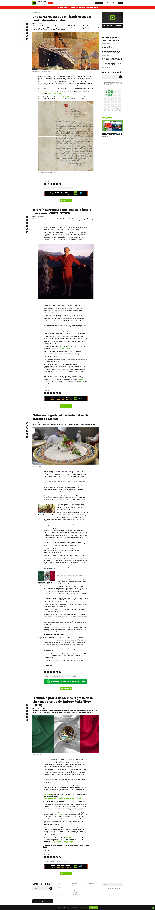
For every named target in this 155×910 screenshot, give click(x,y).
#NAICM (68, 838)
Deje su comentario (66, 200)
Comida (46, 676)
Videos (57, 889)
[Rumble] (107, 3)
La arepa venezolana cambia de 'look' (46, 638)
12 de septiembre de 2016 (75, 801)
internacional (61, 188)
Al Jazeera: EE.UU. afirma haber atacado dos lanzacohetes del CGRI (77, 7)
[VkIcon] (105, 3)
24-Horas (59, 814)
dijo (67, 228)
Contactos (74, 887)
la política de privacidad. (111, 80)
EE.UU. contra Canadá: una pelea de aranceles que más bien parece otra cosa (112, 134)
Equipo (73, 889)
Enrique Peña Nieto (79, 810)
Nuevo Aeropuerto (50, 828)
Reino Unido (54, 188)
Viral (61, 3)
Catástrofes (69, 188)
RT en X (42, 901)
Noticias (57, 3)
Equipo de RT (87, 3)
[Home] (34, 3)
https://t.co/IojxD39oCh (53, 798)
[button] (112, 17)
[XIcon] (109, 3)
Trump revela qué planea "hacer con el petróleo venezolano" (111, 46)
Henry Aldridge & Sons (65, 97)
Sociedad (74, 676)
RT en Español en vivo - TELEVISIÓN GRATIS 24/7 (112, 25)
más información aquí (82, 907)
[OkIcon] (116, 3)
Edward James (41, 301)
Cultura (46, 861)
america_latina (65, 861)
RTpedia (58, 892)
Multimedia (79, 3)
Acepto (110, 80)
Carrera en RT (74, 892)
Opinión (73, 3)
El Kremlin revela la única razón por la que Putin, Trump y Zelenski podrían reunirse (112, 58)
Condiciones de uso (76, 894)
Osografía (107, 117)
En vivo (50, 3)
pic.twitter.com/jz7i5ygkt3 (64, 842)
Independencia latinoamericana (57, 676)
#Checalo (47, 794)
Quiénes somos (75, 885)
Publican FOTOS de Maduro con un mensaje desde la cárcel (110, 41)
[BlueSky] (114, 3)
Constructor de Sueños (65, 348)
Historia (52, 861)
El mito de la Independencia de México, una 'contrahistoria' (45, 515)
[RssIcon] (122, 889)
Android (89, 885)
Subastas (47, 188)
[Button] (93, 2)
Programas (66, 3)
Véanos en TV (99, 3)
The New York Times (57, 330)
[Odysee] (111, 889)
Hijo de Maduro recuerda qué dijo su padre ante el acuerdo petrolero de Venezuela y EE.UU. (111, 53)
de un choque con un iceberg (54, 93)
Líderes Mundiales (60, 894)
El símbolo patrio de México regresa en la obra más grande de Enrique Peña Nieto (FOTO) (46, 584)
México (67, 676)
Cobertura (74, 890)
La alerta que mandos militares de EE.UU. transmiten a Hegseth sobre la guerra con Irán (112, 65)
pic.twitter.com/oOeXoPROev (73, 798)
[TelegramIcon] (112, 3)
